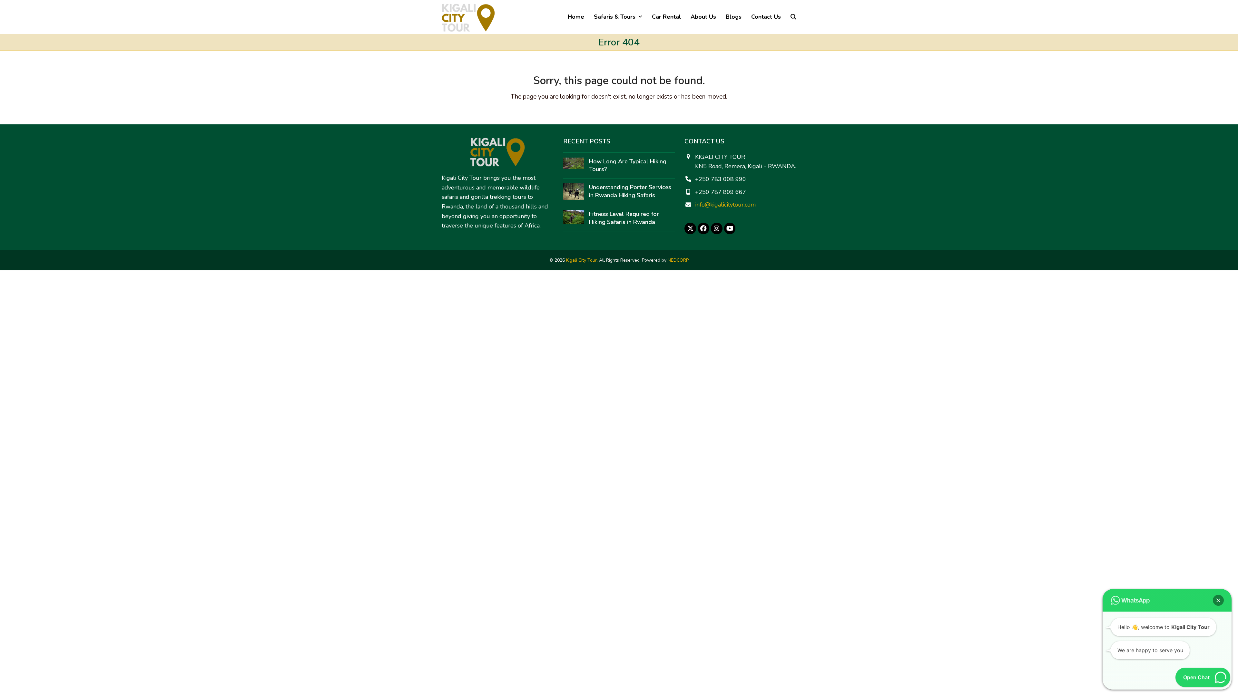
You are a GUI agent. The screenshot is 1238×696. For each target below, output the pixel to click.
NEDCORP (678, 260)
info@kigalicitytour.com (725, 204)
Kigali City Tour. (582, 260)
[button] (793, 17)
